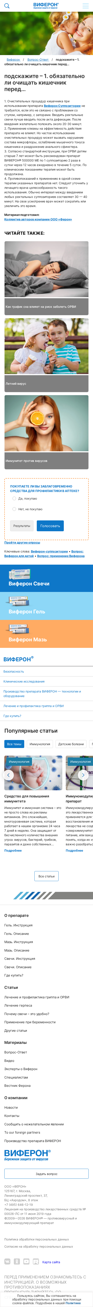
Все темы (14, 744)
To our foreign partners (22, 1132)
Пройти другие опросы (22, 542)
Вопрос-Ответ (15, 1052)
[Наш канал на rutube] (36, 1262)
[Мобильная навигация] (86, 6)
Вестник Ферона (17, 1086)
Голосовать (50, 526)
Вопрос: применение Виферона (61, 556)
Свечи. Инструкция (19, 959)
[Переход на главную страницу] (46, 6)
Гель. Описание (16, 934)
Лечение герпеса (18, 1005)
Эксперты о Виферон (20, 1069)
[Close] (88, 1296)
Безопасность (13, 671)
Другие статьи (15, 1030)
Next (83, 775)
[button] (49, 498)
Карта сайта (51, 1262)
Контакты (11, 1116)
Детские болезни (71, 744)
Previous (8, 775)
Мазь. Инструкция (18, 942)
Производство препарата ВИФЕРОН (32, 1141)
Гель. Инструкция (18, 925)
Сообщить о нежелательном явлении (34, 1124)
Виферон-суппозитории (49, 551)
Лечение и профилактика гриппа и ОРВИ (33, 706)
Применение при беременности (30, 1022)
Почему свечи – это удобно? (26, 1014)
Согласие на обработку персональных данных (39, 1246)
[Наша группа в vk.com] (7, 1262)
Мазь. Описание (16, 950)
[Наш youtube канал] (26, 1262)
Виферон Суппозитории (62, 106)
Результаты (21, 526)
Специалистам (16, 1077)
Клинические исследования (24, 681)
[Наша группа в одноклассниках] (17, 1262)
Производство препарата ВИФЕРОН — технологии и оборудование (42, 693)
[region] (46, 1299)
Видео (9, 1061)
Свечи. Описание (18, 967)
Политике (73, 1303)
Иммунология (40, 744)
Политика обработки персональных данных (37, 1239)
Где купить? (12, 716)
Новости (11, 1107)
